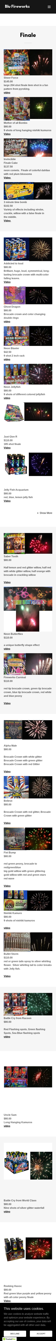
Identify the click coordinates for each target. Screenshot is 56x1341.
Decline (15, 1334)
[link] (17, 7)
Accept (41, 1334)
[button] (49, 7)
